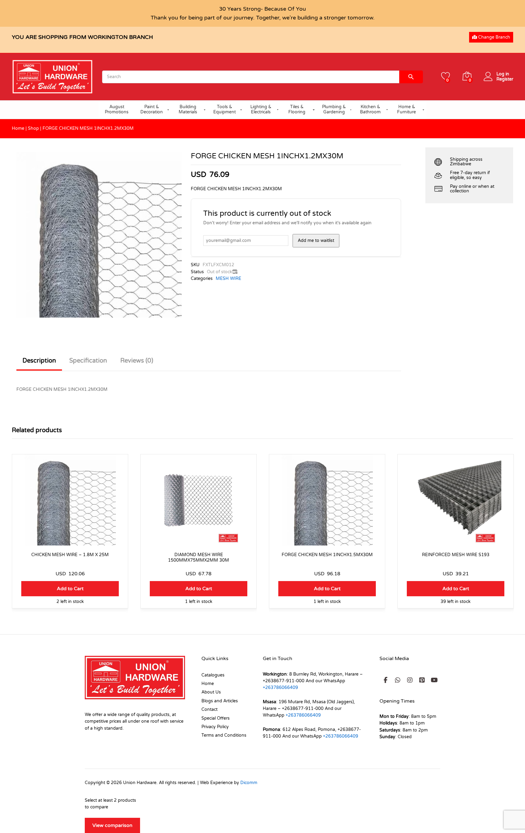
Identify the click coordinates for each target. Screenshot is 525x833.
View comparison (112, 825)
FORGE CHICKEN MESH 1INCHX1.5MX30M (327, 554)
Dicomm (248, 782)
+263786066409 (280, 687)
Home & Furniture (406, 109)
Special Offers (215, 718)
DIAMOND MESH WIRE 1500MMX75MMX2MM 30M (198, 557)
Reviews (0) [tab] (136, 361)
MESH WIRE (228, 278)
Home (18, 128)
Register (504, 79)
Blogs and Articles (219, 701)
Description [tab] (39, 361)
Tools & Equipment (224, 109)
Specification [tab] (88, 361)
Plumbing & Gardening (334, 109)
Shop (33, 128)
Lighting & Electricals (260, 109)
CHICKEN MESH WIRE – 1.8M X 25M (70, 554)
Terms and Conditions (223, 735)
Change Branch (493, 37)
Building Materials (188, 109)
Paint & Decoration (151, 109)
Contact (209, 709)
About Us (211, 692)
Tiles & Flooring (296, 109)
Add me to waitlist (316, 240)
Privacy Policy (215, 726)
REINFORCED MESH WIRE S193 (455, 554)
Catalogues (213, 675)
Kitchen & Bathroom (370, 109)
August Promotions (117, 109)
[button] (70, 588)
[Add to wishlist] (70, 542)
